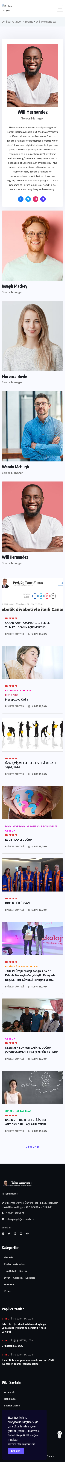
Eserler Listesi (12, 1405)
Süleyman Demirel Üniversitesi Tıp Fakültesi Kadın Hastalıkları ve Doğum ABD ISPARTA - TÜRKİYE (30, 1205)
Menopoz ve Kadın (16, 699)
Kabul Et (16, 1451)
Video (7, 1291)
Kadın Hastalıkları (14, 1264)
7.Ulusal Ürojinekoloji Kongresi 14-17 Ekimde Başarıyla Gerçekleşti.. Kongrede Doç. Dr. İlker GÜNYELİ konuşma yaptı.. (30, 975)
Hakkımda (10, 1398)
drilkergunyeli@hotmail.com (20, 1219)
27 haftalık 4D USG (12, 1345)
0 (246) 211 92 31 (14, 1213)
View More (32, 1147)
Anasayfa (9, 1392)
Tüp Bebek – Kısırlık (15, 1271)
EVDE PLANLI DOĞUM (18, 839)
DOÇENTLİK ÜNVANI (17, 903)
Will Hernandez (15, 557)
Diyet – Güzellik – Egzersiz (19, 1277)
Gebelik (8, 1257)
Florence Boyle (14, 376)
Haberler (9, 1284)
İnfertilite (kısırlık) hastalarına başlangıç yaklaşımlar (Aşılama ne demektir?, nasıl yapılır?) (24, 1327)
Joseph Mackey (14, 286)
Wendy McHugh (15, 467)
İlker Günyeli (16, 634)
